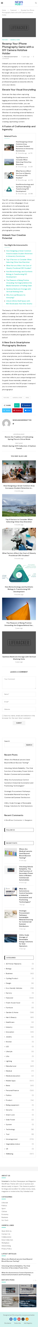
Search (7, 741)
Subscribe (17, 1323)
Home (4, 10)
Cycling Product (20, 978)
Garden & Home (17, 397)
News (20, 1085)
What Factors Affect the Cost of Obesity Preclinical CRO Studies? (19, 554)
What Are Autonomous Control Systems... (27, 1291)
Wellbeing (20, 1154)
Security (20, 1110)
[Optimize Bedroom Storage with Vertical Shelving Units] (19, 642)
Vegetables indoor (20, 1144)
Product (20, 1100)
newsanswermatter (11, 57)
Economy (5, 1214)
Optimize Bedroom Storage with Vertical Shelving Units (19, 658)
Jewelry (20, 1037)
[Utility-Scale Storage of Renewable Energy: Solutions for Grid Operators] (10, 938)
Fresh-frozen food (20, 1003)
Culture (4, 1211)
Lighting (20, 1061)
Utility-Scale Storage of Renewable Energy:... (27, 1303)
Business (20, 973)
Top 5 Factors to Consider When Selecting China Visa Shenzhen (19, 520)
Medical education (20, 1076)
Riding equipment (20, 1105)
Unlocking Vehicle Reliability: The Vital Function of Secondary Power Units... (16, 1267)
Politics (20, 1095)
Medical (20, 1071)
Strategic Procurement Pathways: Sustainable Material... (8, 1301)
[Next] (35, 1280)
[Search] (36, 3)
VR (20, 1149)
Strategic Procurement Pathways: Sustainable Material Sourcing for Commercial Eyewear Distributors (17, 794)
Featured (13, 10)
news (27, 397)
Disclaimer (7, 1323)
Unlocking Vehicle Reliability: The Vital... (9, 1291)
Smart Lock (20, 1115)
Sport (4, 1208)
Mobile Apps (20, 1081)
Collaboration (6, 1237)
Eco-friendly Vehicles (20, 988)
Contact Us (6, 1234)
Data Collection (7, 1240)
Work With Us (7, 1231)
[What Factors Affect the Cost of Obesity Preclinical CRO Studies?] (9, 175)
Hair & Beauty (20, 1017)
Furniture (20, 1007)
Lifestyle (20, 1051)
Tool (20, 1134)
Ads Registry (28, 1323)
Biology (20, 969)
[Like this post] (17, 405)
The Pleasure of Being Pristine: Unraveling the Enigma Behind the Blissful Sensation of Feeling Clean (19, 283)
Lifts (20, 1056)
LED (20, 1046)
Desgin (20, 983)
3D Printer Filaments (20, 964)
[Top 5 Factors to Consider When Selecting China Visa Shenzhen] (9, 162)
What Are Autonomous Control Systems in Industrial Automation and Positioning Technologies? (18, 783)
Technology (20, 1129)
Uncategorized (20, 1139)
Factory (20, 993)
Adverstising (6, 1246)
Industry (20, 1027)
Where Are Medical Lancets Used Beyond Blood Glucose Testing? (25, 853)
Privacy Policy (7, 1249)
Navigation (28, 820)
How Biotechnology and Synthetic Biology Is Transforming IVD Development (19, 274)
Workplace (5, 1243)
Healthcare (20, 1022)
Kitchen (20, 1042)
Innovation (20, 1032)
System (20, 1124)
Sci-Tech (5, 1220)
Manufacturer (20, 1066)
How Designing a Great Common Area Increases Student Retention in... (19, 487)
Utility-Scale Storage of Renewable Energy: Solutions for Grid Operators (26, 940)
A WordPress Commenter (13, 820)
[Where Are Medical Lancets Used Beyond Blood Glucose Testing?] (10, 852)
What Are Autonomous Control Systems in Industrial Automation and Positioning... (17, 1274)
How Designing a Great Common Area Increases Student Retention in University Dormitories (24, 146)
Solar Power (20, 1120)
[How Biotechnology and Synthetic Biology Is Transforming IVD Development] (9, 189)
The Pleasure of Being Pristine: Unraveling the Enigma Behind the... (19, 624)
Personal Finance (20, 1090)
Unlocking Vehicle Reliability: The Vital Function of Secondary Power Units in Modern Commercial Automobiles (18, 771)
